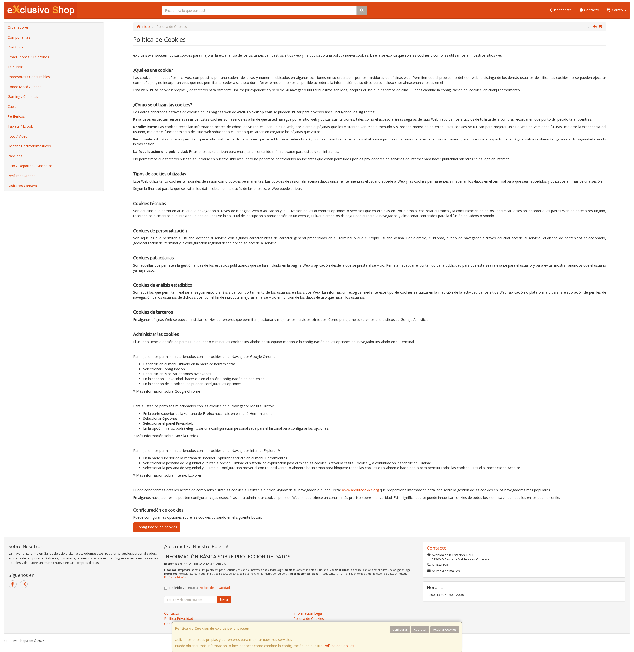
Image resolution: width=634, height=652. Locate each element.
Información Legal (308, 613)
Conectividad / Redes (24, 86)
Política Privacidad (178, 618)
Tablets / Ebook (20, 126)
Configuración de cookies (156, 527)
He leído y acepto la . (200, 588)
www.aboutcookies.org (360, 490)
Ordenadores (18, 27)
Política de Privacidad (176, 577)
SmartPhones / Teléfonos (28, 57)
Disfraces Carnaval (23, 185)
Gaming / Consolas (23, 96)
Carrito (617, 10)
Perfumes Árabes (21, 175)
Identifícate (562, 10)
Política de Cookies (339, 645)
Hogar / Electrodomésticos (29, 146)
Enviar (224, 599)
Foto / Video (17, 136)
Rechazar (420, 630)
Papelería (15, 156)
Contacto (591, 10)
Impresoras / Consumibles (29, 76)
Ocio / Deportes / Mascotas (30, 165)
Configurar (399, 630)
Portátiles (15, 47)
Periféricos (16, 116)
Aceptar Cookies (444, 630)
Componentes (19, 37)
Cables (13, 106)
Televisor (15, 67)
